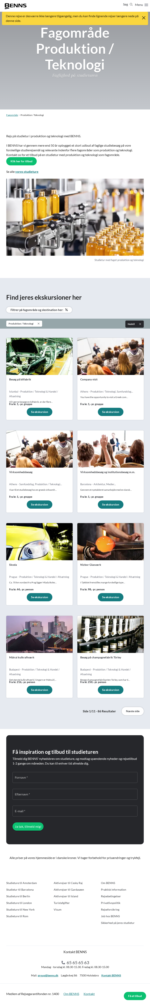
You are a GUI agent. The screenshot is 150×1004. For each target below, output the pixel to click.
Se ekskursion (39, 411)
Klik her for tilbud (21, 161)
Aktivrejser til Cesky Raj (68, 883)
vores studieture (26, 171)
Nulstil (131, 324)
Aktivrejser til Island (66, 896)
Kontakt (89, 994)
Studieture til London (19, 902)
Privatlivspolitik (110, 902)
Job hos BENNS (110, 916)
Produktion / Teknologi (21, 323)
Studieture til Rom (17, 916)
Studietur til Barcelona (20, 889)
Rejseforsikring (110, 909)
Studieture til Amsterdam (21, 883)
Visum (58, 909)
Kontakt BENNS (111, 975)
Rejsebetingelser (111, 896)
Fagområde (12, 115)
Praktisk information (113, 889)
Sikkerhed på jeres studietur (118, 922)
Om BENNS (108, 883)
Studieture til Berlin (18, 896)
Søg (126, 4)
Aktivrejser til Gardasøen (69, 889)
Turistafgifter (62, 902)
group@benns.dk (48, 975)
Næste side (132, 711)
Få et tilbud (135, 996)
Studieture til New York (20, 909)
